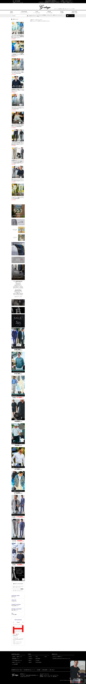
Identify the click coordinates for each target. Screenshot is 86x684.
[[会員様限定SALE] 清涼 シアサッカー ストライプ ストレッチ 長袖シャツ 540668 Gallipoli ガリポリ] (17, 87)
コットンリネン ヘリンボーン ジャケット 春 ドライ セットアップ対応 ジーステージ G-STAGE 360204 (18, 108)
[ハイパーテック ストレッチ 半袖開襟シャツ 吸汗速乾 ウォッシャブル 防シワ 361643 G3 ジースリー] (17, 52)
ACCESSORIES (38, 662)
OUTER (30, 656)
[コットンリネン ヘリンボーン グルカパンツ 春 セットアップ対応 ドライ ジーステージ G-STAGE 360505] (17, 195)
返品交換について (15, 658)
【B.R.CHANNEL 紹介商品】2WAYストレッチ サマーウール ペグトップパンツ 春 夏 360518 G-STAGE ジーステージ (18, 143)
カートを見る (71, 15)
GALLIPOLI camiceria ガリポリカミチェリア (61, 658)
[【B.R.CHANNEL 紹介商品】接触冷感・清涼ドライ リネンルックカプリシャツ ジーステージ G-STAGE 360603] (17, 123)
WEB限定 (44, 15)
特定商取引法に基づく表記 (17, 669)
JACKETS (30, 658)
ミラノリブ (60, 15)
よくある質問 (15, 664)
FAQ (73, 8)
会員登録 (60, 8)
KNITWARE (38, 658)
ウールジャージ (49, 15)
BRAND (49, 12)
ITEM (36, 12)
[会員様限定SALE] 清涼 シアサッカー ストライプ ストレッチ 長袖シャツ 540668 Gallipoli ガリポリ (18, 90)
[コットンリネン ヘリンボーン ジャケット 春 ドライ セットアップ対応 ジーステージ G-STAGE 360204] (17, 105)
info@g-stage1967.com (25, 676)
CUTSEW (37, 660)
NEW (11, 12)
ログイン (56, 8)
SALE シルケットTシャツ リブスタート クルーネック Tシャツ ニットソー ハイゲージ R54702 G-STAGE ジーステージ (18, 180)
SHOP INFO (74, 12)
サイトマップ (69, 8)
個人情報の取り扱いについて (29, 669)
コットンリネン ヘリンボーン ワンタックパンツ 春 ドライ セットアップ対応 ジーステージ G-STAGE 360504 (18, 72)
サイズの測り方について (17, 660)
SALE (38, 16)
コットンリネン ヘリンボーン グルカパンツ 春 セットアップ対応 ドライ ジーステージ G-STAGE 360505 (18, 197)
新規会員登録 (44, 669)
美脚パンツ (55, 15)
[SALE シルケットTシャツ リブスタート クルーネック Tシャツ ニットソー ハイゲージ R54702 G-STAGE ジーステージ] (17, 177)
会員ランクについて (16, 662)
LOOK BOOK (24, 12)
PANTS (30, 660)
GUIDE (62, 12)
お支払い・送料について (17, 656)
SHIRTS (30, 662)
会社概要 (38, 669)
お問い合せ (64, 8)
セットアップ (39, 15)
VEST (37, 656)
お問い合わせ (52, 669)
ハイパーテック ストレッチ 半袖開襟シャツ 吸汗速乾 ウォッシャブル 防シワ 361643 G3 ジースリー (18, 54)
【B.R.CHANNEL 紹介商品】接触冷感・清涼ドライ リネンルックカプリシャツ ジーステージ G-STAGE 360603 (18, 125)
